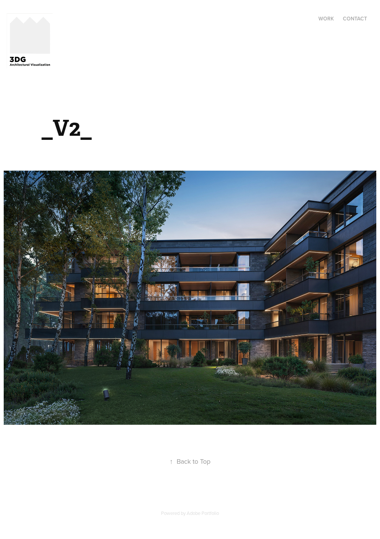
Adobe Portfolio (203, 513)
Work (326, 18)
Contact (355, 18)
